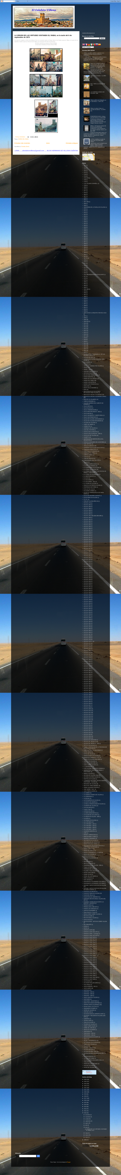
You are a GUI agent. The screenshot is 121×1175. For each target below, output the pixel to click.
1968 (85, 260)
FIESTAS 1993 (87, 683)
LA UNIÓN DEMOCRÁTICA (90, 813)
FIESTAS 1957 (87, 616)
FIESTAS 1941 (87, 586)
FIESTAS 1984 (87, 667)
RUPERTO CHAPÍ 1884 (89, 952)
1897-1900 (86, 201)
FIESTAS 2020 (87, 729)
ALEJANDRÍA (87, 362)
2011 (85, 325)
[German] (89, 44)
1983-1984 (86, 289)
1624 (85, 170)
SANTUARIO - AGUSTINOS (90, 1001)
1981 (85, 283)
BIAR (85, 389)
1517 (85, 165)
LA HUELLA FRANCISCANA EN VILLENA (94, 803)
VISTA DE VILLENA (88, 1065)
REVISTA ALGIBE (88, 916)
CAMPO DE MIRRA (88, 424)
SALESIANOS (87, 981)
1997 (85, 303)
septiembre (88, 1121)
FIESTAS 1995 (87, 687)
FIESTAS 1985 (87, 668)
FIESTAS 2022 (87, 732)
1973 (85, 267)
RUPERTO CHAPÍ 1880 (89, 944)
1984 (85, 291)
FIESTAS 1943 (87, 590)
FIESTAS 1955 (87, 612)
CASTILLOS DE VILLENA (90, 435)
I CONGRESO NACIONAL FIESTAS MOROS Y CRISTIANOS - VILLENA (95, 781)
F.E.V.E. (86, 499)
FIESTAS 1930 (87, 572)
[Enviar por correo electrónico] (31, 137)
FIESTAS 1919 (87, 552)
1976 (85, 272)
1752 (85, 176)
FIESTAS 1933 (87, 577)
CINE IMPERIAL (88, 444)
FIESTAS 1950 (87, 603)
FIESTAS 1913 (87, 541)
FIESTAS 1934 (87, 579)
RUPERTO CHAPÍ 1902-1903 (91, 977)
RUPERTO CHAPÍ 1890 (89, 959)
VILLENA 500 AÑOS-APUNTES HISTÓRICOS (95, 1053)
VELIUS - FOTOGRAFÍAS (90, 1040)
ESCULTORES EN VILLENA (90, 497)
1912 (85, 210)
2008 (85, 317)
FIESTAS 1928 (87, 568)
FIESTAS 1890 (87, 512)
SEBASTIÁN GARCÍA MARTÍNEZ (92, 1002)
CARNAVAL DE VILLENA (90, 428)
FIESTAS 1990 (87, 678)
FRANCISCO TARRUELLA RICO (91, 757)
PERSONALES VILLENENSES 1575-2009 (94, 883)
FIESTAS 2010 (87, 710)
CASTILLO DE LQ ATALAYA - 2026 (92, 433)
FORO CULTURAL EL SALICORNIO (92, 750)
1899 (85, 203)
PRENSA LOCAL (88, 905)
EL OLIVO (86, 478)
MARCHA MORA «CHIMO (90, 836)
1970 (85, 261)
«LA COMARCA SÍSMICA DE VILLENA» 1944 (97, 92)
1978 (85, 278)
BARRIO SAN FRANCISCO (90, 384)
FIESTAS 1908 (87, 532)
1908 (85, 205)
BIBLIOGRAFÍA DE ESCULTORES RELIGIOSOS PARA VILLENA (92, 392)
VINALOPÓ (86, 1062)
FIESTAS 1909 (87, 534)
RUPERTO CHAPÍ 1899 (89, 975)
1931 (85, 223)
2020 (85, 341)
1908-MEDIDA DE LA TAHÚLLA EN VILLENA (94, 207)
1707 (85, 172)
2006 (85, 311)
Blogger (68, 1162)
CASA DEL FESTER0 (89, 429)
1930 (85, 221)
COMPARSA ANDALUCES (90, 449)
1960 (85, 247)
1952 (85, 236)
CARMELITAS (87, 426)
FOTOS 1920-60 (87, 752)
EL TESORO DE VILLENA (90, 483)
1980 (85, 282)
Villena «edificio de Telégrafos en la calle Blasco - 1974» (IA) (98, 101)
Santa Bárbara (87, 984)
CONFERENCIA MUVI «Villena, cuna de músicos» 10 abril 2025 (98, 117)
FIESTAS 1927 (87, 566)
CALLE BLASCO (88, 408)
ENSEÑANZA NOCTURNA (90, 487)
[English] (83, 44)
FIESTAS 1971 (87, 643)
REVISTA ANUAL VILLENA (90, 917)
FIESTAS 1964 (87, 628)
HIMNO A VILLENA (88, 773)
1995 (85, 302)
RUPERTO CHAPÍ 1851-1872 (91, 931)
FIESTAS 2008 (87, 707)
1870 (85, 189)
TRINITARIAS (87, 1031)
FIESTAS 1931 (87, 574)
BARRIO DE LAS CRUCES (90, 378)
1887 (85, 196)
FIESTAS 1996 (87, 688)
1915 (85, 212)
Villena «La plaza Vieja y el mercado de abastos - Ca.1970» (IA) (98, 109)
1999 (85, 305)
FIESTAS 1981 (87, 661)
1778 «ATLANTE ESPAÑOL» (91, 183)
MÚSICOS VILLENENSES (90, 858)
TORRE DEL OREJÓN (89, 1027)
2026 (85, 352)
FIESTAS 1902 (87, 521)
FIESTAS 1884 (87, 506)
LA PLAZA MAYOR (88, 807)
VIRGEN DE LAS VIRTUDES (91, 1063)
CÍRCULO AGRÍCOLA (89, 445)
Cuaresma (86, 456)
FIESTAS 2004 (87, 701)
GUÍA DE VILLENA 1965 (89, 763)
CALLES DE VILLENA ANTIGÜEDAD (92, 420)
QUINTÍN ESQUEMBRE (89, 910)
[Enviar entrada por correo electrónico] (28, 136)
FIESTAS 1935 (87, 581)
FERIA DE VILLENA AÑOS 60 (91, 501)
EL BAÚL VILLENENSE (89, 465)
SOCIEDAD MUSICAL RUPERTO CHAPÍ (93, 1013)
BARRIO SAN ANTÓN (89, 382)
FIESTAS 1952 (87, 606)
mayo (86, 1133)
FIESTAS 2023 (87, 734)
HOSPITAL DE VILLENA (89, 778)
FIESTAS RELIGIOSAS (89, 745)
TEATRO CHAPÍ (88, 1020)
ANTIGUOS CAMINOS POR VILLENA (93, 366)
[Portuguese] (94, 44)
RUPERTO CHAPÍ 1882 (89, 948)
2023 (85, 347)
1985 (85, 292)
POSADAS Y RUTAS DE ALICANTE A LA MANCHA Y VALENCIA (94, 902)
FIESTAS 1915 (87, 545)
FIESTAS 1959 (87, 619)
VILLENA (86, 1046)
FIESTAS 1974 (87, 648)
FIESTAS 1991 (87, 679)
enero (86, 1137)
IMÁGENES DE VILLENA (90, 783)
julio (86, 1125)
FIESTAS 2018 (87, 725)
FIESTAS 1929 (87, 570)
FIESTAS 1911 (87, 537)
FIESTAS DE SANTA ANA (90, 739)
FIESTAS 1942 (87, 588)
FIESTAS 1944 (87, 592)
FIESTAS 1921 (87, 555)
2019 (85, 339)
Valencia (86, 1038)
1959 (85, 245)
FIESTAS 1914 (87, 543)
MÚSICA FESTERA (88, 856)
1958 (85, 243)
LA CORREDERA (88, 796)
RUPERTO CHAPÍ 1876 (89, 937)
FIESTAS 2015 (87, 719)
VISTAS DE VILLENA (89, 1067)
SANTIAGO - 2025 (88, 993)
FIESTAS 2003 (87, 699)
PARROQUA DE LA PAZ (89, 869)
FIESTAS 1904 (87, 524)
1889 (85, 198)
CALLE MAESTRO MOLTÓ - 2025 (92, 411)
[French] (86, 44)
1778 (85, 181)
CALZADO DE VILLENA (89, 422)
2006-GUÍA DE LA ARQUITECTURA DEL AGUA (95, 312)
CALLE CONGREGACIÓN (90, 409)
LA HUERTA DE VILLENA (90, 805)
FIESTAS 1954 (87, 610)
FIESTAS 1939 (87, 583)
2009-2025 (86, 321)
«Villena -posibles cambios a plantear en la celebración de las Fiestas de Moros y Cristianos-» (94, 54)
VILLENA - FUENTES (89, 1047)
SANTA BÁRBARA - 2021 (90, 986)
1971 (85, 263)
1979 (85, 280)
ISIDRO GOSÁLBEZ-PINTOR (91, 787)
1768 (85, 179)
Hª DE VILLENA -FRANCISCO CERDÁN (93, 768)
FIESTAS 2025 (87, 738)
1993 (85, 300)
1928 (85, 218)
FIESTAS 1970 (87, 639)
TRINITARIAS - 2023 (89, 1033)
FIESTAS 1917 (87, 548)
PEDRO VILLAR (87, 874)
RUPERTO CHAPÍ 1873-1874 (91, 935)
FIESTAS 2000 (87, 696)
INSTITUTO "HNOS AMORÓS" (91, 785)
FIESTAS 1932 (87, 576)
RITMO (85, 926)
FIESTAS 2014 (87, 718)
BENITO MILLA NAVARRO (90, 387)
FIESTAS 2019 (87, 727)
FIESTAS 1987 (87, 672)
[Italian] (91, 44)
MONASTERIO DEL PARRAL (91, 844)
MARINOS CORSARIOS (89, 838)
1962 (85, 251)
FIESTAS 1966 (87, 632)
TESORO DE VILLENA (89, 1024)
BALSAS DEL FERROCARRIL (91, 375)
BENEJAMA (87, 386)
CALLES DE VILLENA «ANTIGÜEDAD (93, 419)
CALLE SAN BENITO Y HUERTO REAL (93, 415)
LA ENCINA (86, 798)
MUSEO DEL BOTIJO (89, 850)
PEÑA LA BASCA (88, 878)
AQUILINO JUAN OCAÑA (90, 371)
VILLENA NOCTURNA (89, 1058)
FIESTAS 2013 (87, 716)
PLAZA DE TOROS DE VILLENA (92, 893)
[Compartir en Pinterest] (37, 137)
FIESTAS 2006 (87, 703)
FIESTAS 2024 (87, 736)
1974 (85, 269)
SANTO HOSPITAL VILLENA (91, 997)
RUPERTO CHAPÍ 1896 (89, 970)
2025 (85, 350)
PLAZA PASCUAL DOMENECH (91, 897)
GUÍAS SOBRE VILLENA (90, 764)
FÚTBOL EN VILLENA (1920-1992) (92, 759)
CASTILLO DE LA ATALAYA (90, 431)
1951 (85, 234)
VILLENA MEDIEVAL (89, 1056)
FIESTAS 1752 (87, 503)
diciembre (87, 1114)
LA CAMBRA (87, 793)
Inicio (48, 143)
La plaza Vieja (87, 809)
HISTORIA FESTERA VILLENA (91, 777)
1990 (85, 298)
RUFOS (85, 928)
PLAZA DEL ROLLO (88, 895)
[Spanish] (99, 44)
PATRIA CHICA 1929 (89, 872)
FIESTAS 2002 (87, 698)
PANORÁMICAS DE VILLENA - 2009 (92, 865)
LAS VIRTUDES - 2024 (89, 827)
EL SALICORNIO (88, 479)
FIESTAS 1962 (87, 625)
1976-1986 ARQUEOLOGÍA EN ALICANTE (94, 274)
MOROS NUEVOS (88, 848)
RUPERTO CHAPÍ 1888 (89, 957)
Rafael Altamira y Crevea (89, 912)
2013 (85, 328)
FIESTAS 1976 (87, 652)
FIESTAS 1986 (87, 670)
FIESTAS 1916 (87, 546)
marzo (87, 1135)
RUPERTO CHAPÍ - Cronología (91, 933)
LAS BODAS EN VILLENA (90, 820)
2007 (85, 316)
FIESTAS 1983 (87, 665)
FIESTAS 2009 (87, 708)
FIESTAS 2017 (87, 723)
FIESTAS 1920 (87, 554)
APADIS (86, 367)
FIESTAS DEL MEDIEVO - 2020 (91, 743)
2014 (85, 330)
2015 (85, 332)
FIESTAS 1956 (87, 614)
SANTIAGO (86, 990)
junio (86, 1127)
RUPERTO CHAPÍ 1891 (89, 961)
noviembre (88, 1116)
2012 (85, 326)
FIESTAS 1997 (87, 690)
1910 (85, 209)
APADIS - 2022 (87, 369)
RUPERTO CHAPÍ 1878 (89, 941)
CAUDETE (86, 437)
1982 (85, 285)
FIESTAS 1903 (87, 523)
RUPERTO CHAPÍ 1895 (89, 968)
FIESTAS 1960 (87, 621)
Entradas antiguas (72, 143)
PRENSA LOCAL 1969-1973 (90, 906)
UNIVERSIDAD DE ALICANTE (91, 1037)
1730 (85, 174)
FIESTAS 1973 (87, 647)
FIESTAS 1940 (87, 585)
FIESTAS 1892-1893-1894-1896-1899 (92, 515)
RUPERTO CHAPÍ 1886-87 (90, 955)
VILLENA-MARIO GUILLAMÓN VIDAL (93, 1060)
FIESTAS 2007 (87, 705)
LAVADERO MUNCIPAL (89, 831)
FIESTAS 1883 (87, 504)
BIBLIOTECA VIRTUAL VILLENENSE (93, 394)
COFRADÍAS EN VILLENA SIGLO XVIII (93, 447)
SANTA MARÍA (87, 988)
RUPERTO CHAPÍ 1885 (89, 953)
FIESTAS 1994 (87, 685)
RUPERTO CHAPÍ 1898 (89, 973)
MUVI (85, 859)
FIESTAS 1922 (87, 557)
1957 (85, 241)
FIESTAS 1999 (87, 694)
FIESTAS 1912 (87, 539)
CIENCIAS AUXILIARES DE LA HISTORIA (94, 442)
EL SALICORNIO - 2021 (89, 481)
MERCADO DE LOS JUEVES (91, 842)
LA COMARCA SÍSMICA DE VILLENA (93, 794)
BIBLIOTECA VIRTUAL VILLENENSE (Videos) (95, 396)
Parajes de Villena (88, 867)
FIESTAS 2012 (87, 714)
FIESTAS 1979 (87, 658)
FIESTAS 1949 (87, 601)
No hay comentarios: (20, 136)
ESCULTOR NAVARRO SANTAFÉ (92, 495)
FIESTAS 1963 (87, 626)
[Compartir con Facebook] (35, 137)
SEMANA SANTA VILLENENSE (91, 1004)
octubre (87, 1118)
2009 (85, 319)
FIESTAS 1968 (87, 636)
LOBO (85, 833)
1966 (85, 254)
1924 (85, 216)
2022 (85, 345)
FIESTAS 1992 (87, 681)
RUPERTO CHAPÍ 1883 (89, 950)
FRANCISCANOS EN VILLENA (91, 755)
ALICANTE (86, 364)
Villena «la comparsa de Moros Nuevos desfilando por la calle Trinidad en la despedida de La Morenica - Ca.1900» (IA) (97, 65)
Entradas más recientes (22, 143)
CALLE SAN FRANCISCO (90, 417)
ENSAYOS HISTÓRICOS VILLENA (92, 485)
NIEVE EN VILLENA (89, 863)
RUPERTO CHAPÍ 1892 (89, 962)
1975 (85, 271)
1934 (85, 227)
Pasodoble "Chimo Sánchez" (90, 870)
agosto (87, 1123)
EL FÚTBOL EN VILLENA (90, 469)
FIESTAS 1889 (87, 510)
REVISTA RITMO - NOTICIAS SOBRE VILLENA (95, 921)
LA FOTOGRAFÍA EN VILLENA (91, 800)
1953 (85, 238)
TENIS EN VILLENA (88, 1022)
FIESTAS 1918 (87, 550)
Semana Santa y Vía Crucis (90, 1006)
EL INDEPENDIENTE (89, 476)
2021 (85, 343)
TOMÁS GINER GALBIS (89, 1026)
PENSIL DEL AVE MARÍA (90, 876)
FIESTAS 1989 (87, 676)
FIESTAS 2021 (87, 730)
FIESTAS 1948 (87, 599)
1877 (85, 190)
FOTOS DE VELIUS (88, 753)
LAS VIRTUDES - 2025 (89, 829)
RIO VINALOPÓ (87, 924)
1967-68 (85, 258)
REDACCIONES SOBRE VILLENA (92, 914)
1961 (85, 249)
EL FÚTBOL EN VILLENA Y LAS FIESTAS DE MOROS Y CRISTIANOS (95, 472)
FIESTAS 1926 (87, 565)
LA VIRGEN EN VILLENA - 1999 (91, 816)
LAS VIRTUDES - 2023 (89, 825)
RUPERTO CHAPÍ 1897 (89, 972)
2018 (85, 337)
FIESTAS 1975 (87, 650)
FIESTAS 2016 (87, 721)
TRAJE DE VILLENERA (89, 1029)
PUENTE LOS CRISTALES (90, 908)
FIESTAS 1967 (87, 634)
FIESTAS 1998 (87, 692)
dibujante (86, 462)
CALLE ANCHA (87, 406)
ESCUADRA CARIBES (89, 490)
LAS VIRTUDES (87, 822)
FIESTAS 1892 (87, 514)
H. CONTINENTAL (88, 766)
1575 (85, 167)
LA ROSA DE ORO (88, 811)
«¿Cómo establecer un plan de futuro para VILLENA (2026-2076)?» (97, 140)
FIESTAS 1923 (87, 559)
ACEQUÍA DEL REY (88, 357)
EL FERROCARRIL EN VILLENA (91, 467)
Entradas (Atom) (25, 146)
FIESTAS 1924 (87, 561)
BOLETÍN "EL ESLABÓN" (90, 399)
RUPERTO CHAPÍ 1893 (89, 964)
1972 (85, 265)
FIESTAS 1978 (87, 656)
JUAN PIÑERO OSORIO (89, 791)
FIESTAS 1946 (87, 596)
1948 (85, 230)
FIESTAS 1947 (87, 597)
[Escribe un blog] (32, 137)
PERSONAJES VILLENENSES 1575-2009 (94, 881)
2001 (85, 307)
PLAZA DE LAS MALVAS (90, 891)
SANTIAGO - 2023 (88, 992)
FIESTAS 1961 (87, 623)
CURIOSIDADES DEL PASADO (91, 460)
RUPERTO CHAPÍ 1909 (89, 979)
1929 (85, 220)
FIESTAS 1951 (87, 605)
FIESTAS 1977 (87, 654)
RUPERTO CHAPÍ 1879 (89, 942)
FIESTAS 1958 (87, 617)
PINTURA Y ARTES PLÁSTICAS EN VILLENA (95, 885)
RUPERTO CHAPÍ (88, 930)
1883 (85, 194)
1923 (85, 214)
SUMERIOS (86, 1018)
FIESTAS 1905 (87, 526)
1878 (85, 192)
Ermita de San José (88, 489)
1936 (85, 229)
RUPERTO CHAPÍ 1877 (89, 939)
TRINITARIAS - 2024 (89, 1035)
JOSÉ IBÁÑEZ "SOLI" (89, 789)
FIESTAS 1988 (87, 674)
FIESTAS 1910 (87, 535)
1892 (85, 199)
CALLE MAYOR (87, 413)
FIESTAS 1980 (87, 659)
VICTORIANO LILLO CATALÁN (91, 1042)
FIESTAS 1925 (87, 563)
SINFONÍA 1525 (87, 1012)
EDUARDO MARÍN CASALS (90, 464)
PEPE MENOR (87, 879)
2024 (85, 348)
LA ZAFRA (86, 818)
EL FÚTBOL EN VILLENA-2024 (91, 474)
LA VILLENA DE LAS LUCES (91, 814)
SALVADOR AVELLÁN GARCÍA (91, 982)
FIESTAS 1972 (87, 645)
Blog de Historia (89, 1073)
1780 (85, 185)
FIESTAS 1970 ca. (88, 641)
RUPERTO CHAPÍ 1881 (89, 946)
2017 (85, 336)
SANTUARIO (87, 999)
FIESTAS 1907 (87, 530)
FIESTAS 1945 (87, 594)
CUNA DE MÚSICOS (89, 458)
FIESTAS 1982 (87, 663)
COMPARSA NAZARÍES (89, 453)
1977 (85, 276)
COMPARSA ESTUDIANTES (91, 451)
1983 (85, 287)
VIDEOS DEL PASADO (89, 1044)
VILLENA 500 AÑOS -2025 (90, 1051)
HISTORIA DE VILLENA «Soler (91, 775)
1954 (85, 240)
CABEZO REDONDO (89, 401)
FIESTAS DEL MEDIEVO (90, 741)
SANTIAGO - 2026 (88, 995)
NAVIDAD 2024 (87, 861)
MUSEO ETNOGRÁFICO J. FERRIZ (92, 852)
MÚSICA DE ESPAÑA (89, 854)
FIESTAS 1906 (87, 528)
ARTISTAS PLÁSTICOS (89, 373)
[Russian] (96, 44)
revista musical (87, 919)
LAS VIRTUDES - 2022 (89, 824)
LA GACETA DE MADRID (90, 802)
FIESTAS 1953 (87, 608)
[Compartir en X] (34, 137)
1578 (85, 169)
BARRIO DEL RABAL (23, 139)
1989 (85, 296)
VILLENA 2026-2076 (88, 1049)
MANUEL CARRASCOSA (90, 834)
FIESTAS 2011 (87, 712)
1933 (85, 225)
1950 (85, 232)
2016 (85, 334)
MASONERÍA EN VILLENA (90, 840)
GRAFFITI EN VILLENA (89, 761)
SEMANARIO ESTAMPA (90, 1008)
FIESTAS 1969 (87, 637)
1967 (85, 256)
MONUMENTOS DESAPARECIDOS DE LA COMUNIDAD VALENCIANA (94, 846)
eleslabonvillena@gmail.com (88, 33)
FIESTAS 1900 (87, 517)
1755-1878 (86, 178)
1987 (85, 294)
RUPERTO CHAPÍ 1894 (89, 966)
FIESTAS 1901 (87, 519)
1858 (85, 187)
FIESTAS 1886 (87, 508)
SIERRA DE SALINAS (89, 1010)
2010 (85, 323)
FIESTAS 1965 (87, 630)
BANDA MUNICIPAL (88, 376)
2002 (85, 309)
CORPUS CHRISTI (88, 454)
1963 (85, 252)
